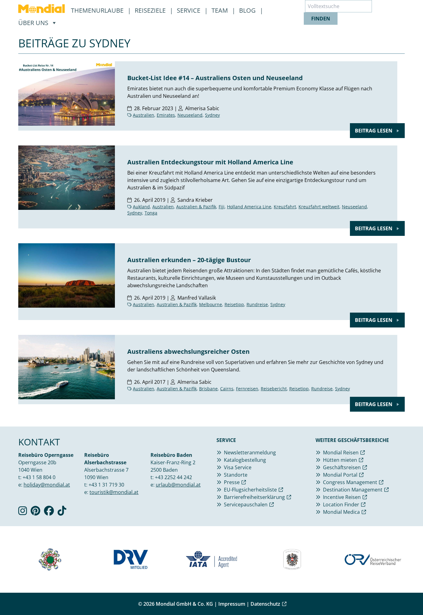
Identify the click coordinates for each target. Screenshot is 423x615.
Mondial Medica (341, 512)
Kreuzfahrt (285, 207)
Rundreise (257, 304)
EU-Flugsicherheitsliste (250, 489)
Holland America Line (249, 207)
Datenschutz (265, 603)
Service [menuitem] (189, 10)
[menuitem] (41, 8)
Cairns (226, 389)
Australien (143, 115)
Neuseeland (190, 115)
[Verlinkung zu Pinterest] (35, 512)
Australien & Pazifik (196, 207)
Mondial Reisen (341, 452)
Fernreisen (247, 389)
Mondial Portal (340, 474)
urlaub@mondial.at (178, 484)
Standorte (235, 474)
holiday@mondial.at (47, 484)
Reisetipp (234, 304)
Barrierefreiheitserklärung (254, 497)
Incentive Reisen (342, 497)
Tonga (151, 213)
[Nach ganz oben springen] (403, 595)
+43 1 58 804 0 (39, 477)
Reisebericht (274, 389)
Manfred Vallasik (196, 297)
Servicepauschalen (246, 504)
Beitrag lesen (374, 130)
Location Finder (341, 504)
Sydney (212, 115)
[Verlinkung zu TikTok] (62, 512)
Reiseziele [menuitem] (151, 10)
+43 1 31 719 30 (106, 484)
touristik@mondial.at (113, 492)
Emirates (166, 115)
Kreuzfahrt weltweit (319, 207)
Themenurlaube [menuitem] (98, 10)
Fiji (222, 207)
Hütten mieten (340, 460)
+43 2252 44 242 (173, 477)
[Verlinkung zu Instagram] (22, 512)
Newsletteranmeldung (250, 452)
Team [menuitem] (220, 10)
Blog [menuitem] (248, 10)
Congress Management (350, 482)
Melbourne (210, 304)
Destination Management (352, 489)
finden (320, 18)
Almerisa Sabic (202, 108)
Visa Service (237, 467)
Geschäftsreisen (342, 467)
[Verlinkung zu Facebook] (49, 512)
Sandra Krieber (195, 200)
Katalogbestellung (245, 460)
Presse (232, 482)
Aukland (141, 207)
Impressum (231, 603)
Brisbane (208, 389)
